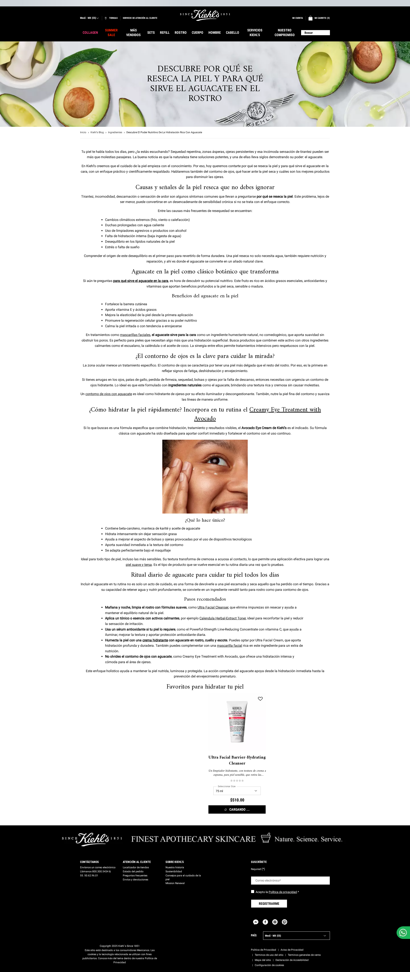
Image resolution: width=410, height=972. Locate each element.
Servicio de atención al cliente (140, 18)
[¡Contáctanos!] (403, 932)
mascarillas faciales (135, 335)
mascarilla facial (229, 646)
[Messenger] (256, 922)
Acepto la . (277, 892)
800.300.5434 (100, 871)
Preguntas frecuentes (135, 875)
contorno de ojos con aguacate (108, 394)
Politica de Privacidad (263, 949)
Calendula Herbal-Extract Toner (222, 618)
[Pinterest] (284, 922)
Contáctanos (89, 862)
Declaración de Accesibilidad (292, 960)
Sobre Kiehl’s (174, 862)
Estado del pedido (133, 871)
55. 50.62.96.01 (89, 875)
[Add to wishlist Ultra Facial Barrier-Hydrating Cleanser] (260, 699)
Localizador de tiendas (136, 867)
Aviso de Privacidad (292, 949)
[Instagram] (275, 922)
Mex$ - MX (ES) (88, 17)
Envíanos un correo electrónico (98, 867)
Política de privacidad (283, 892)
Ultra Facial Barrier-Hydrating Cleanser (237, 761)
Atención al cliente (137, 862)
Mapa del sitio (263, 960)
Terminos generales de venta (304, 954)
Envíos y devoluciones (135, 879)
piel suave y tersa (139, 565)
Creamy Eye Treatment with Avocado (257, 414)
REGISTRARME (269, 904)
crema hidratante (155, 640)
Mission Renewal (175, 883)
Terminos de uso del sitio (269, 954)
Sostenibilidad (173, 871)
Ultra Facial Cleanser (213, 607)
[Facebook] (265, 922)
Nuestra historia (174, 867)
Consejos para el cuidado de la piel (183, 877)
